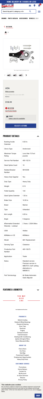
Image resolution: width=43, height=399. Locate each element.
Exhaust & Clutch (22, 332)
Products (22, 316)
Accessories (23, 18)
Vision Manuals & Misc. (23, 341)
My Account (22, 373)
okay (38, 395)
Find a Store (22, 349)
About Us (22, 345)
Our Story (23, 351)
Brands (4, 18)
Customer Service (22, 364)
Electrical (22, 328)
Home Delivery (22, 369)
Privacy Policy (22, 380)
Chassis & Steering (22, 324)
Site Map (22, 353)
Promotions (22, 367)
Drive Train (22, 326)
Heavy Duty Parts (22, 359)
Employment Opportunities (22, 357)
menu (39, 11)
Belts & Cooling (22, 320)
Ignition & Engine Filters (22, 339)
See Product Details (10, 111)
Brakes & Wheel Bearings (22, 322)
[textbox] (13, 11)
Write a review (9, 91)
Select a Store (20, 126)
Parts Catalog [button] (13, 18)
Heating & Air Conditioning (22, 337)
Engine (22, 330)
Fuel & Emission (23, 335)
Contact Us (22, 371)
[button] (30, 5)
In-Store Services (22, 375)
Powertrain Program (22, 355)
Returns (22, 377)
